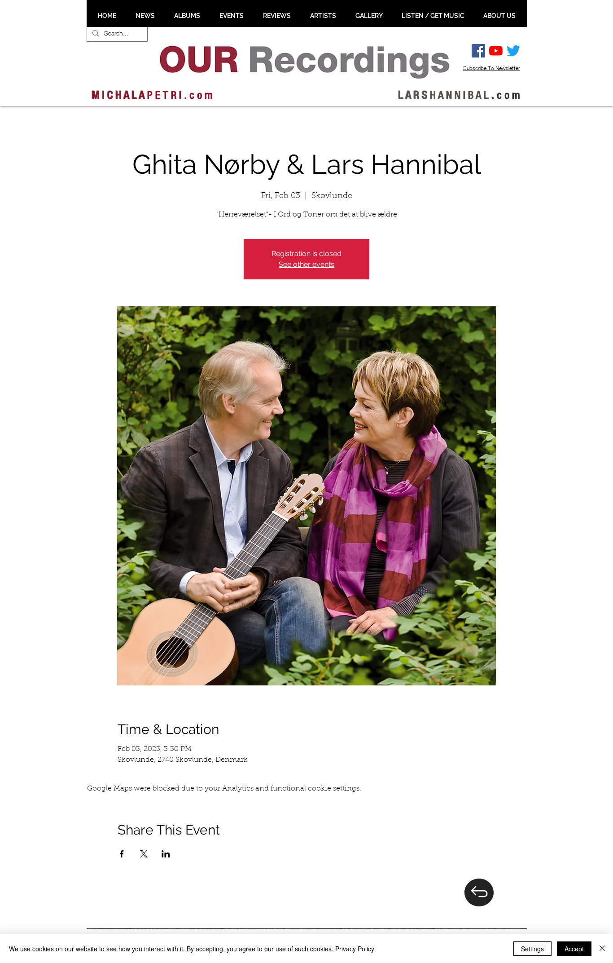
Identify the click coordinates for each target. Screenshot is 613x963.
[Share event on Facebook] (122, 853)
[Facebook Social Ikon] (478, 50)
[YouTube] (496, 50)
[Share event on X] (144, 853)
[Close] (602, 948)
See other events (306, 264)
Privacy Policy (354, 948)
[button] (145, 16)
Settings (532, 948)
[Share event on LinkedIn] (166, 853)
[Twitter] (513, 50)
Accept (574, 948)
